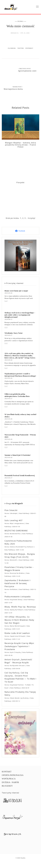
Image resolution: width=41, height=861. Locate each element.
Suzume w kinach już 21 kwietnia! (18, 455)
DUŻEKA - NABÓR (10, 782)
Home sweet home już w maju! (16, 291)
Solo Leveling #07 (13, 520)
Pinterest (29, 48)
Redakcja (15, 33)
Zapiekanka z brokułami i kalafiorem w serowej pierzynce (17, 583)
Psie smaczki (11, 510)
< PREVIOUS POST (24, 68)
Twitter (20, 48)
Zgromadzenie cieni (27, 71)
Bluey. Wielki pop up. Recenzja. (20, 606)
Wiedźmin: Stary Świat (13, 333)
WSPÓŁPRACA (9, 779)
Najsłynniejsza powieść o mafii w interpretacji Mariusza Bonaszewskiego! (20, 375)
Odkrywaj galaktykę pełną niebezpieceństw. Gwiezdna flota (17, 395)
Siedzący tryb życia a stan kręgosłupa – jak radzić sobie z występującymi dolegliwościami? (20, 315)
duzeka (21, 21)
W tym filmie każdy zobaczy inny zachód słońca (20, 415)
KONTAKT (6, 772)
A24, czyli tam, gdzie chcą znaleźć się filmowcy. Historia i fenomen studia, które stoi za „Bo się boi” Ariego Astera (20, 355)
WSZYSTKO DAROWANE (16, 530)
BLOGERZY (7, 786)
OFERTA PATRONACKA (12, 775)
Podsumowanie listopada (17, 596)
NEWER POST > (18, 87)
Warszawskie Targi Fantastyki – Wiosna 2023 (20, 436)
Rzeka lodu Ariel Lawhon (17, 633)
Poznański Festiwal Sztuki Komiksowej (20, 475)
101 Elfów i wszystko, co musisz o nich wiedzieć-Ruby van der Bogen (19, 620)
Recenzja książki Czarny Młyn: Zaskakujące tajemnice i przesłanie (19, 646)
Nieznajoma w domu (13, 89)
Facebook (12, 48)
